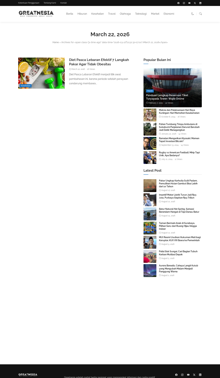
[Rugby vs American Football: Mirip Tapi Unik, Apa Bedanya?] (149, 161)
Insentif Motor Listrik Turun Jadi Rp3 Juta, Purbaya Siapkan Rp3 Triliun (177, 196)
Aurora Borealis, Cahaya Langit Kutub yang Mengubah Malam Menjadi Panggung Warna (178, 268)
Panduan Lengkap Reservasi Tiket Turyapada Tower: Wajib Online (167, 97)
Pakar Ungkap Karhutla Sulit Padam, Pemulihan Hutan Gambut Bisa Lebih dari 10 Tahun (178, 183)
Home (56, 42)
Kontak (63, 3)
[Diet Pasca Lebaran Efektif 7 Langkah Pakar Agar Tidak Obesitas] (41, 86)
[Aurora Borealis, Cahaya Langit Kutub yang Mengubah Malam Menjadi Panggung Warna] (149, 274)
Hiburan (82, 13)
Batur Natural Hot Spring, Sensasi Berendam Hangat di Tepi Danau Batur (179, 210)
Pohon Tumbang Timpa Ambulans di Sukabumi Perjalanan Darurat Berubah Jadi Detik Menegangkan (179, 127)
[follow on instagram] (183, 3)
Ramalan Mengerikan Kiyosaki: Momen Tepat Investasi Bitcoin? (179, 140)
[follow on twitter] (194, 3)
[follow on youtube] (189, 3)
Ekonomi (169, 13)
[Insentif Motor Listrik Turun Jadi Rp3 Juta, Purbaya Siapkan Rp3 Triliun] (149, 203)
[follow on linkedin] (200, 3)
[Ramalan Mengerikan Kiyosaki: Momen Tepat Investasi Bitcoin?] (149, 147)
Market (155, 13)
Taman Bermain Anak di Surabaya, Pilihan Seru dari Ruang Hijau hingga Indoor (178, 226)
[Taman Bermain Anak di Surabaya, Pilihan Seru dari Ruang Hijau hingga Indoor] (149, 232)
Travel (111, 13)
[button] (192, 13)
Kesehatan (97, 13)
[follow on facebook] (178, 3)
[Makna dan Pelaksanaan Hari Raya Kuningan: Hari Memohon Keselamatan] (149, 119)
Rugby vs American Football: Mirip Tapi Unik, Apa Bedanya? (179, 154)
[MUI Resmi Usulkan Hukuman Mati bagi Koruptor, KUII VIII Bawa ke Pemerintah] (149, 246)
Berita (69, 13)
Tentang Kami (50, 3)
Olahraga (125, 13)
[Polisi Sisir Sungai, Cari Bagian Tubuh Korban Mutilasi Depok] (149, 260)
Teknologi (141, 13)
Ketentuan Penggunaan (28, 3)
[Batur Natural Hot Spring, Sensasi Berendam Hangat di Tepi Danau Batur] (149, 218)
